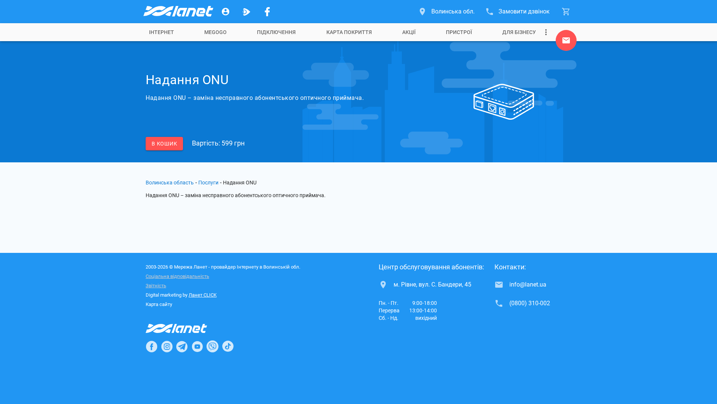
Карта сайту (159, 304)
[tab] (161, 32)
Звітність (156, 285)
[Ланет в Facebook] (152, 346)
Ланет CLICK (203, 295)
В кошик (164, 144)
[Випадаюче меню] (546, 32)
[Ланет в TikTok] (228, 346)
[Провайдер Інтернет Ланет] (185, 328)
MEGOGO (215, 32)
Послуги (208, 183)
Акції (409, 32)
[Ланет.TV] (246, 11)
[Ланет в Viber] (212, 346)
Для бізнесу (519, 32)
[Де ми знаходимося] (566, 42)
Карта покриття (349, 32)
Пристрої (459, 32)
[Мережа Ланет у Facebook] (267, 11)
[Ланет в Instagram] (167, 346)
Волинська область (170, 183)
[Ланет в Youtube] (197, 346)
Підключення (276, 32)
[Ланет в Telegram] (182, 346)
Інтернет (161, 32)
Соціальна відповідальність (177, 276)
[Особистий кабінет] (225, 11)
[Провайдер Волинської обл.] (177, 11)
